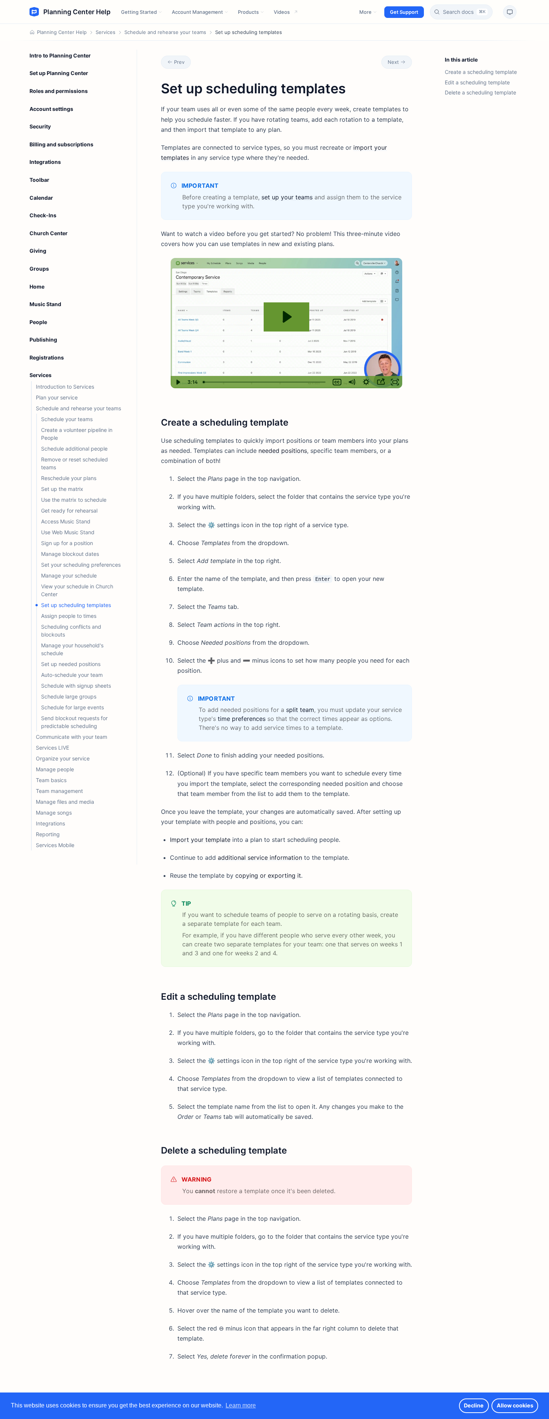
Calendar (41, 198)
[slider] (265, 382)
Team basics (51, 780)
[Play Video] (178, 382)
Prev (179, 62)
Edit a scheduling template (477, 82)
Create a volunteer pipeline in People (76, 434)
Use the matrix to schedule (73, 500)
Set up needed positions (70, 664)
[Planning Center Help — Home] (70, 12)
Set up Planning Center (59, 73)
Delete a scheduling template (480, 92)
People (38, 322)
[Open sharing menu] (380, 382)
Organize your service (63, 758)
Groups (39, 268)
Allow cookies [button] (515, 1405)
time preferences (242, 718)
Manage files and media (65, 802)
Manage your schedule (69, 575)
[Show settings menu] (366, 382)
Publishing (43, 339)
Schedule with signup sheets (76, 685)
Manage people (55, 769)
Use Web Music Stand (67, 532)
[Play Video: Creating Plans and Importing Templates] (286, 317)
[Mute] (351, 382)
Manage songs (54, 812)
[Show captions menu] (337, 382)
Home (37, 286)
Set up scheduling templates (76, 605)
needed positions (282, 450)
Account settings (51, 109)
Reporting (48, 834)
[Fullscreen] (395, 382)
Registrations (47, 357)
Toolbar (39, 180)
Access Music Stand (65, 521)
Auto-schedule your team (72, 675)
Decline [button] (474, 1405)
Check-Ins (43, 215)
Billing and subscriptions (61, 144)
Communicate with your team (71, 737)
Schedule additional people (74, 448)
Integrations (45, 162)
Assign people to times (68, 616)
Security (40, 126)
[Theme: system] (510, 12)
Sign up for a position (67, 543)
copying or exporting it (268, 875)
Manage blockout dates (70, 554)
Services (105, 32)
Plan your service (57, 397)
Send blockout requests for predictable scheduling (74, 722)
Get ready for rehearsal (69, 510)
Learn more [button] (241, 1405)
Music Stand (45, 304)
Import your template (200, 839)
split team (300, 709)
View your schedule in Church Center (77, 590)
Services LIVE (52, 747)
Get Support (404, 12)
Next (393, 62)
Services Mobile (55, 845)
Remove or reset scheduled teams (74, 463)
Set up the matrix (62, 489)
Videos (282, 12)
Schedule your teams (67, 419)
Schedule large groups (68, 696)
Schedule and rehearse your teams (165, 32)
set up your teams (287, 197)
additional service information (260, 857)
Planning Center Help (62, 32)
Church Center (49, 233)
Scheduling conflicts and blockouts (71, 630)
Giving (38, 251)
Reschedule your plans (68, 478)
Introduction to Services (65, 386)
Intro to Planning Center (60, 55)
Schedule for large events (72, 707)
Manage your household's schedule (72, 649)
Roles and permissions (59, 91)
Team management (59, 791)
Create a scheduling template (481, 72)
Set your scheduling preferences (81, 564)
